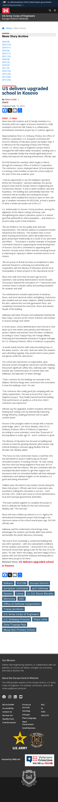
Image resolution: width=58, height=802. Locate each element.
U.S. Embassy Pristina (17, 619)
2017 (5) (6, 68)
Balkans (8, 583)
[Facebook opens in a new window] (4, 696)
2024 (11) (6, 47)
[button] (13, 5)
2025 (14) (6, 44)
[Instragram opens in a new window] (9, 696)
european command (16, 588)
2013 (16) (6, 79)
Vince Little (11, 99)
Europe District (39, 583)
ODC (21, 598)
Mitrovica (9, 598)
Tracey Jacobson (13, 609)
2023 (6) (6, 50)
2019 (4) (6, 62)
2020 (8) (6, 59)
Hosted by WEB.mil (11, 759)
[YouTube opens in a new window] (20, 696)
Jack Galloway (40, 588)
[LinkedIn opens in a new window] (15, 696)
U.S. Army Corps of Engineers (21, 614)
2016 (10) (6, 71)
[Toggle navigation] (54, 10)
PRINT (5, 118)
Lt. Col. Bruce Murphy (40, 593)
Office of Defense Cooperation (22, 604)
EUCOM (21, 583)
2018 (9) (6, 65)
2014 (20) (6, 76)
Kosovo (8, 593)
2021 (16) (6, 56)
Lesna (19, 593)
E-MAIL (13, 118)
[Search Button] (49, 10)
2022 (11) (6, 53)
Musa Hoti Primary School (19, 629)
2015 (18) (6, 74)
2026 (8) (6, 41)
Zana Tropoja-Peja (15, 624)
